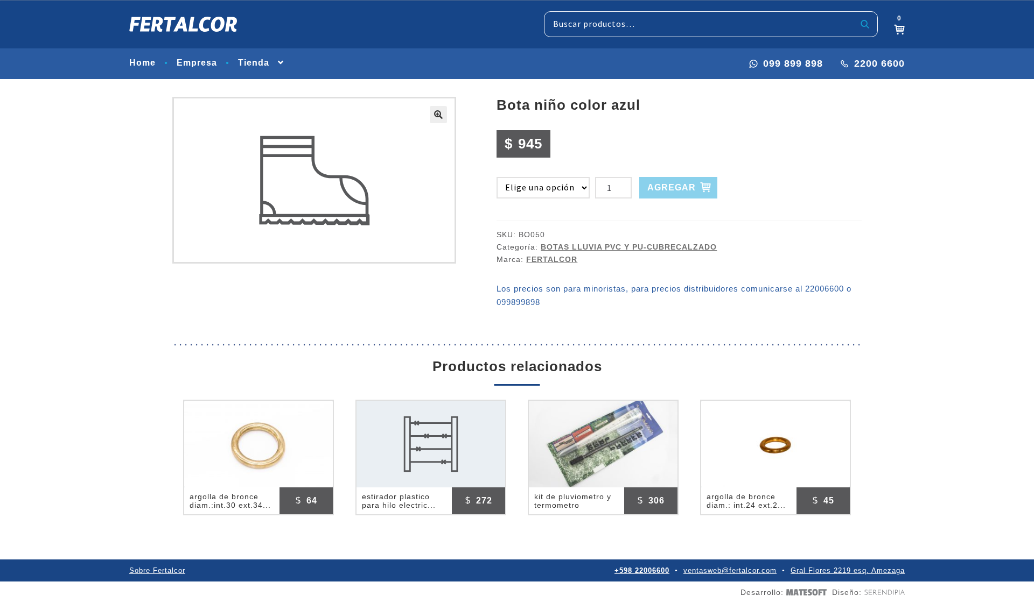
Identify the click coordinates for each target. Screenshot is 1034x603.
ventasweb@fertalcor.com (730, 570)
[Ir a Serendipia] (883, 592)
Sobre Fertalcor (157, 570)
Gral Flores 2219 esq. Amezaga (848, 570)
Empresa (197, 62)
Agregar (671, 187)
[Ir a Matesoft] (805, 592)
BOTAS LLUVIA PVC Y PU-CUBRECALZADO (629, 247)
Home (142, 62)
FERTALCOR (551, 259)
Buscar (865, 24)
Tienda (253, 62)
